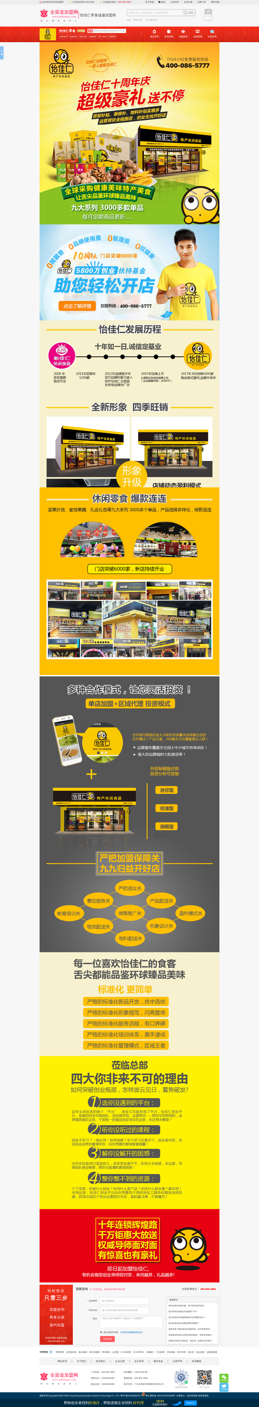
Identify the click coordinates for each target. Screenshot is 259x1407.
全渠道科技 (71, 1352)
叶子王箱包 (178, 20)
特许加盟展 (94, 1352)
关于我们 (81, 1361)
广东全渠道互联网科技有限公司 (149, 1384)
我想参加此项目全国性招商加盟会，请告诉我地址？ (190, 1335)
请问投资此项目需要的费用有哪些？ (184, 1323)
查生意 (191, 1352)
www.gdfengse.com (56, 1341)
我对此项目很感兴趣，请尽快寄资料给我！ (186, 1306)
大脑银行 (150, 1352)
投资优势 (168, 36)
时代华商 (181, 1352)
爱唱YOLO (143, 20)
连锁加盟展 (212, 1352)
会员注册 (188, 2)
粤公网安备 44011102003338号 (160, 1395)
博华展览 (106, 1352)
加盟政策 (183, 36)
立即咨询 (107, 1339)
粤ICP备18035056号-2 (131, 1395)
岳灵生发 (155, 20)
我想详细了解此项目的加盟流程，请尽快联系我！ (189, 1329)
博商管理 (60, 1352)
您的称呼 (92, 1301)
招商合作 (190, 1403)
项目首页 (154, 36)
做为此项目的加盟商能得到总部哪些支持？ (186, 1317)
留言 (94, 1318)
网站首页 (62, 1361)
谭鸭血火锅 (191, 20)
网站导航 (215, 2)
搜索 (190, 12)
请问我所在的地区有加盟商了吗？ (183, 1311)
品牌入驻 (202, 2)
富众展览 (200, 1352)
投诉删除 (196, 1361)
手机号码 (92, 1310)
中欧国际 (171, 1352)
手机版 (151, 2)
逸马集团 (83, 1352)
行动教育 (160, 1352)
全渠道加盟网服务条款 (131, 1332)
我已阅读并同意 (123, 1332)
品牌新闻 (197, 36)
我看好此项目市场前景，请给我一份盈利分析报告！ (190, 1341)
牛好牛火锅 (166, 20)
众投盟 (115, 1352)
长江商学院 (138, 1352)
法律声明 (177, 1361)
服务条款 (158, 1361)
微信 (163, 2)
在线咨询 (212, 36)
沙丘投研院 (126, 1352)
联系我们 (101, 1361)
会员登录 (175, 2)
